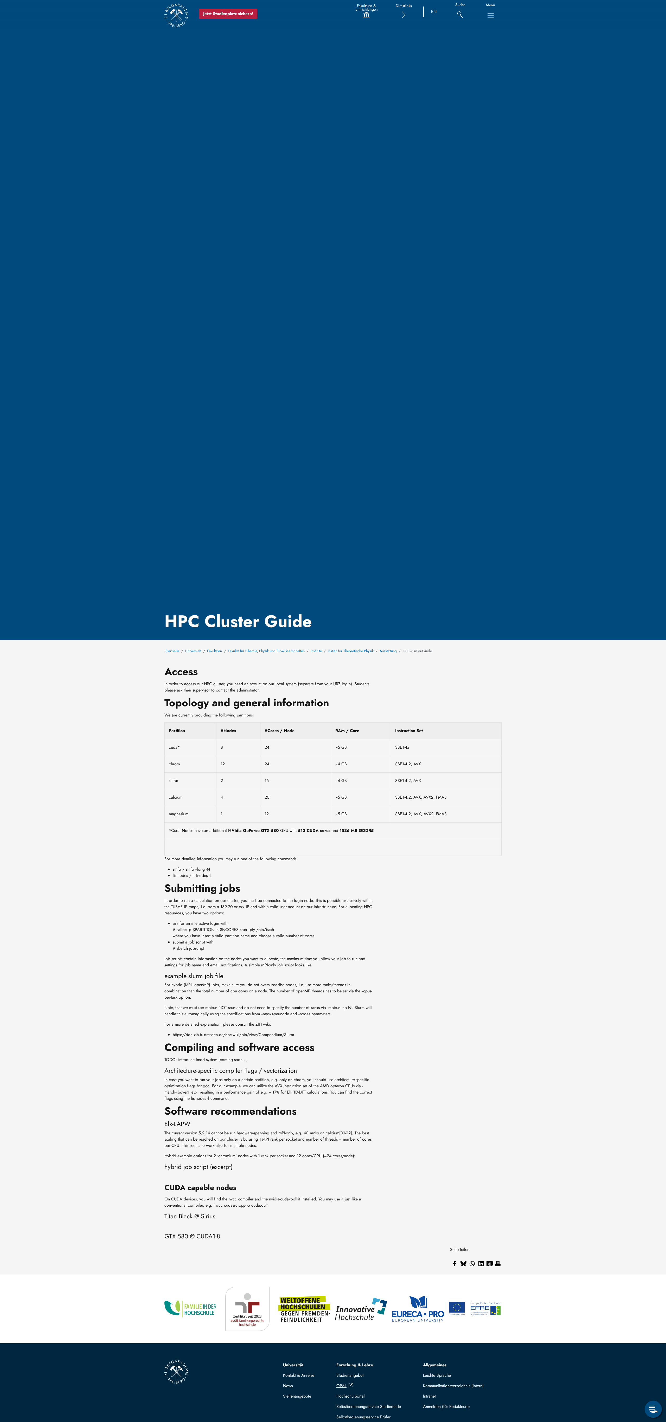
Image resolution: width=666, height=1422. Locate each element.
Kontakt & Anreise (298, 1375)
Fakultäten (214, 651)
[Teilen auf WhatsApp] (472, 1263)
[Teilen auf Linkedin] (481, 1263)
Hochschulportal (350, 1396)
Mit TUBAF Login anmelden (460, 1407)
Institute (316, 651)
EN (434, 12)
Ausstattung (388, 651)
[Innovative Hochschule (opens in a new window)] (361, 1309)
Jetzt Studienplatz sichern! (228, 14)
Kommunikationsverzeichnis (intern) (453, 1386)
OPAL (341, 1386)
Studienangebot (350, 1375)
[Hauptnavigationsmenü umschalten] (491, 16)
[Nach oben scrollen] (653, 1388)
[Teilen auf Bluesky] (463, 1263)
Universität (193, 651)
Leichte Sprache (437, 1375)
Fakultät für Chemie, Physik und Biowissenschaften (266, 651)
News (288, 1386)
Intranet (429, 1396)
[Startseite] (176, 15)
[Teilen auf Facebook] (454, 1263)
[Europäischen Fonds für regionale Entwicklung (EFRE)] (475, 1309)
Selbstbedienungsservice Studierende (368, 1407)
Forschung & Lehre (354, 1365)
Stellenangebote (297, 1396)
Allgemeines (434, 1365)
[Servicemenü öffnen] (653, 1409)
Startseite (172, 651)
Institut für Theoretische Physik (351, 651)
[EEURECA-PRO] (418, 1309)
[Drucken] (498, 1263)
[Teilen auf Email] (489, 1263)
